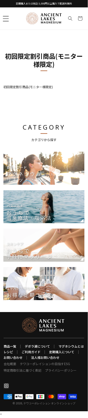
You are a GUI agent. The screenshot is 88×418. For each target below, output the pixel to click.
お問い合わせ (13, 357)
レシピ (8, 352)
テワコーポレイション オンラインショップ (49, 403)
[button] (6, 19)
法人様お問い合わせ (45, 357)
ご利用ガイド (31, 352)
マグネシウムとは (71, 346)
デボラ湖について (37, 346)
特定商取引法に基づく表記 (22, 370)
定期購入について (61, 352)
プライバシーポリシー (61, 370)
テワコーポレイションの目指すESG (45, 364)
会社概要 (10, 364)
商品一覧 (10, 346)
